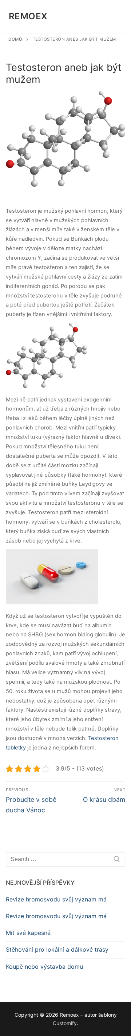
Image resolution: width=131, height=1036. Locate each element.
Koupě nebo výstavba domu (44, 966)
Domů (15, 39)
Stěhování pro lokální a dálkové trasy (57, 949)
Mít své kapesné (28, 932)
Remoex (28, 16)
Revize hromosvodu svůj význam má (56, 899)
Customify (65, 1023)
